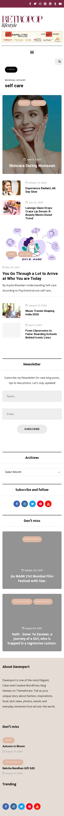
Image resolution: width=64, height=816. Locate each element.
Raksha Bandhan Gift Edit (18, 768)
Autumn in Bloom (13, 746)
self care (39, 103)
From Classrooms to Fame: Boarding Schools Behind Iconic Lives (41, 334)
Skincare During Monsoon (32, 165)
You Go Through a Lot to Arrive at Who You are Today (30, 276)
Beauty (24, 103)
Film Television (22, 602)
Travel (8, 740)
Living (11, 254)
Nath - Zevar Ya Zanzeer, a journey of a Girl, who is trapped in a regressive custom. (32, 638)
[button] (32, 52)
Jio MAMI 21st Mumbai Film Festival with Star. (32, 578)
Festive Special (13, 762)
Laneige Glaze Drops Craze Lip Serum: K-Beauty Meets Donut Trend (38, 213)
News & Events (32, 539)
